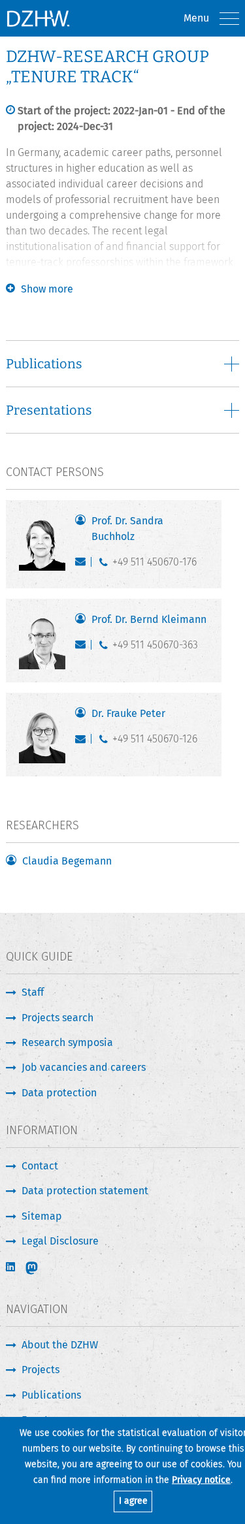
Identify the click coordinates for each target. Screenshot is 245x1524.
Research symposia (67, 1042)
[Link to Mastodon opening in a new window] (40, 1268)
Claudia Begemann (67, 861)
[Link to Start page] (38, 18)
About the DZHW (60, 1345)
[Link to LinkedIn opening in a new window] (12, 1267)
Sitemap (42, 1216)
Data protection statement (85, 1190)
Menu (196, 18)
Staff (33, 992)
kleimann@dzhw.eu (83, 648)
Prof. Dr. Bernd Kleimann (148, 619)
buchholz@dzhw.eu (83, 565)
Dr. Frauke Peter (128, 713)
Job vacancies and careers (84, 1067)
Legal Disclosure (60, 1241)
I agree (133, 1500)
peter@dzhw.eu (83, 742)
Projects (40, 1369)
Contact (40, 1166)
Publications (51, 1395)
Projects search (57, 1017)
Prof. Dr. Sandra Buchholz (127, 529)
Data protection (59, 1093)
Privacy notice (201, 1479)
